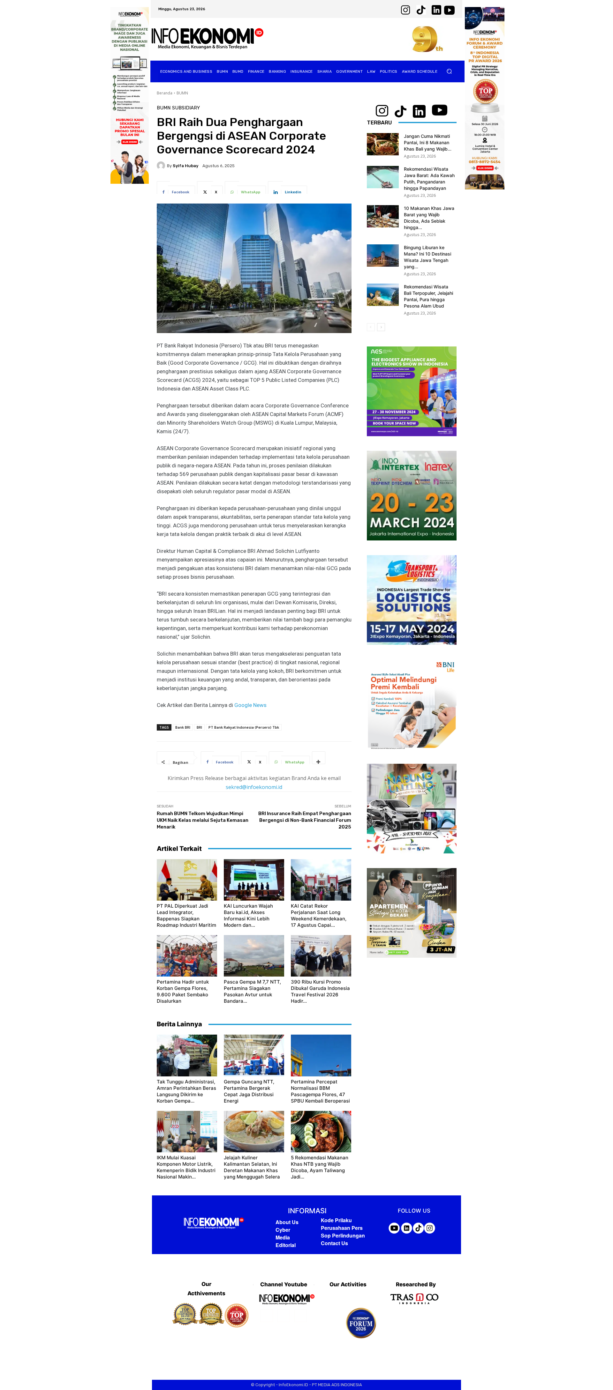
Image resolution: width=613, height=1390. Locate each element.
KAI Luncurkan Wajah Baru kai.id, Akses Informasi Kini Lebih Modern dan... (248, 915)
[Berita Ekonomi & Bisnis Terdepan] (207, 39)
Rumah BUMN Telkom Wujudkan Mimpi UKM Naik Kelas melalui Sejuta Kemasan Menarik (202, 820)
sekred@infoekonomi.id (254, 787)
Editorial (286, 1245)
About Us (287, 1222)
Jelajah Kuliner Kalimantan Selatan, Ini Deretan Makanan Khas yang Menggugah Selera (252, 1167)
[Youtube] (300, 1315)
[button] (449, 71)
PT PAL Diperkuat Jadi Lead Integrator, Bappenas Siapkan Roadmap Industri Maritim (186, 915)
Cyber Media (283, 1233)
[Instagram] (283, 1315)
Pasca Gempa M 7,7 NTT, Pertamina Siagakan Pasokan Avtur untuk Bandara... (252, 991)
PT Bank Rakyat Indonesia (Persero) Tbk (243, 727)
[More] (318, 757)
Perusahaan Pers (342, 1227)
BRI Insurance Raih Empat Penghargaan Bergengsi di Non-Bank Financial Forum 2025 (304, 820)
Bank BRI (182, 727)
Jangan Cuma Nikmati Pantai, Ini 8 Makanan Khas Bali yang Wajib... (427, 142)
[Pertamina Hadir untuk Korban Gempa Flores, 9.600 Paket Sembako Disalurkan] (187, 956)
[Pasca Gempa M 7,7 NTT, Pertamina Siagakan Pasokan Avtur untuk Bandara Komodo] (254, 956)
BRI (199, 727)
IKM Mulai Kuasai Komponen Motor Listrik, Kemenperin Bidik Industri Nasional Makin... (186, 1167)
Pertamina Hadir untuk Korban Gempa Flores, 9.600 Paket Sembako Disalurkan (183, 991)
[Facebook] (266, 1315)
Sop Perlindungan (343, 1235)
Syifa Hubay (185, 166)
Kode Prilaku (336, 1220)
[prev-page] (371, 327)
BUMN (182, 93)
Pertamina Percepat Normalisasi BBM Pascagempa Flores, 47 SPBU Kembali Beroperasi (320, 1091)
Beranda (164, 93)
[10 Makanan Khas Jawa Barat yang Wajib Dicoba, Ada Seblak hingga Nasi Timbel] (383, 216)
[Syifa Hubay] (162, 165)
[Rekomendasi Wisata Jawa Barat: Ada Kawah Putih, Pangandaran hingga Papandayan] (383, 177)
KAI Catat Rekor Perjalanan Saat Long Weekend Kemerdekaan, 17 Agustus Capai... (318, 915)
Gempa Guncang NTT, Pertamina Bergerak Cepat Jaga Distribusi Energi (249, 1091)
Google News (250, 705)
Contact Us (334, 1243)
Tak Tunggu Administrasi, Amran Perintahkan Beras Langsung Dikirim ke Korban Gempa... (186, 1091)
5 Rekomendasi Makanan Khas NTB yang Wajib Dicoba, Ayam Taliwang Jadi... (319, 1167)
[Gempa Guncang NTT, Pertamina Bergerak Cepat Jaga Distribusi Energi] (254, 1055)
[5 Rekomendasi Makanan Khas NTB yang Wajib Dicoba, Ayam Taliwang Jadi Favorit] (321, 1131)
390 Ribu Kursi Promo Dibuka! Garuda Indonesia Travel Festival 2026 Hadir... (320, 991)
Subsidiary (186, 108)
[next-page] (381, 327)
